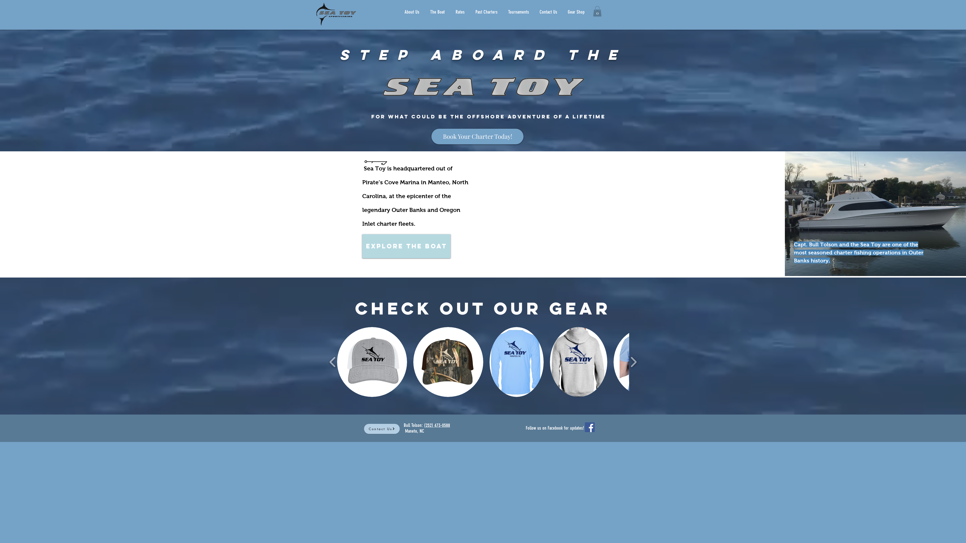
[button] (597, 11)
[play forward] (633, 362)
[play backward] (332, 362)
